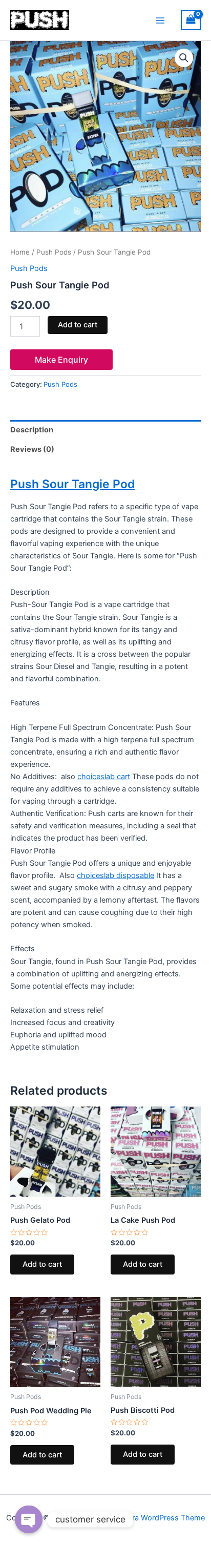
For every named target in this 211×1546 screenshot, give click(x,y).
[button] (184, 58)
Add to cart (77, 324)
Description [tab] (31, 429)
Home (20, 252)
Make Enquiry (61, 359)
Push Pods (53, 252)
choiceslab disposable (115, 875)
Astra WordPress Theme (162, 1517)
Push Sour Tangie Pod (72, 484)
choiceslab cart (103, 776)
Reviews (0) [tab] (32, 449)
